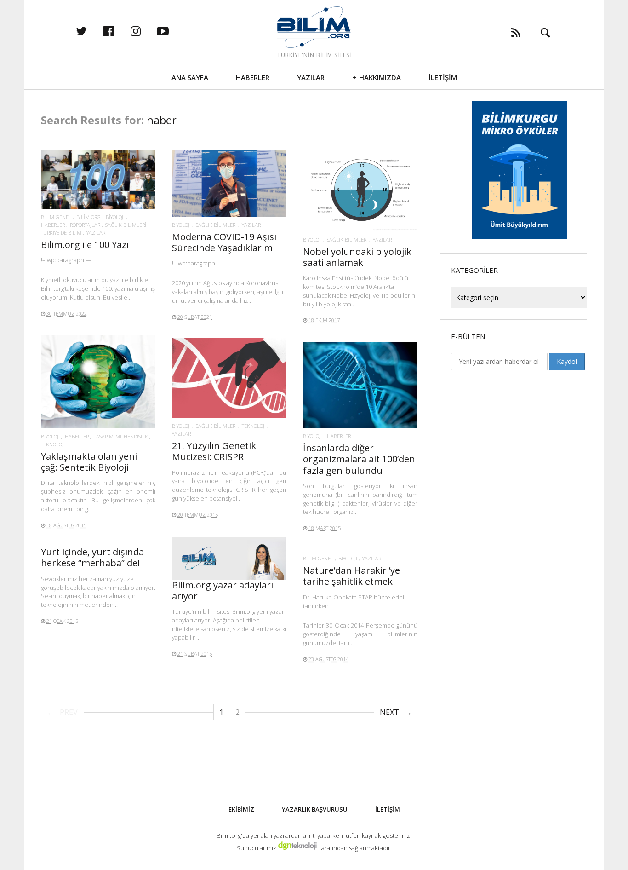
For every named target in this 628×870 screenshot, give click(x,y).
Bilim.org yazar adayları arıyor (222, 590)
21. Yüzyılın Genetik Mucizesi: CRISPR (214, 451)
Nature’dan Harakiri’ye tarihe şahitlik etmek (351, 576)
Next (389, 712)
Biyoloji (115, 216)
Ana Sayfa (189, 77)
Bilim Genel (56, 216)
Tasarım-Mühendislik (121, 436)
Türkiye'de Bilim (61, 232)
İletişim (442, 77)
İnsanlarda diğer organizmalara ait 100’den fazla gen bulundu (359, 459)
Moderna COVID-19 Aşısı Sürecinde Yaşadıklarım (224, 242)
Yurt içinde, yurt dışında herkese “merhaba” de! (92, 557)
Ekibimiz (241, 809)
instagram (145, 31)
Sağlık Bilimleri (125, 224)
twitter (91, 31)
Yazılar (311, 77)
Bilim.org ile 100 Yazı (85, 244)
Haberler (252, 77)
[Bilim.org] (314, 27)
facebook (118, 31)
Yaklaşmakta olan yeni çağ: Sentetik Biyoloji (89, 461)
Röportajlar (85, 224)
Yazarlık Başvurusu (315, 809)
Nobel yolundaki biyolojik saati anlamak (357, 257)
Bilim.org (88, 216)
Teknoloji (53, 444)
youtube (172, 31)
